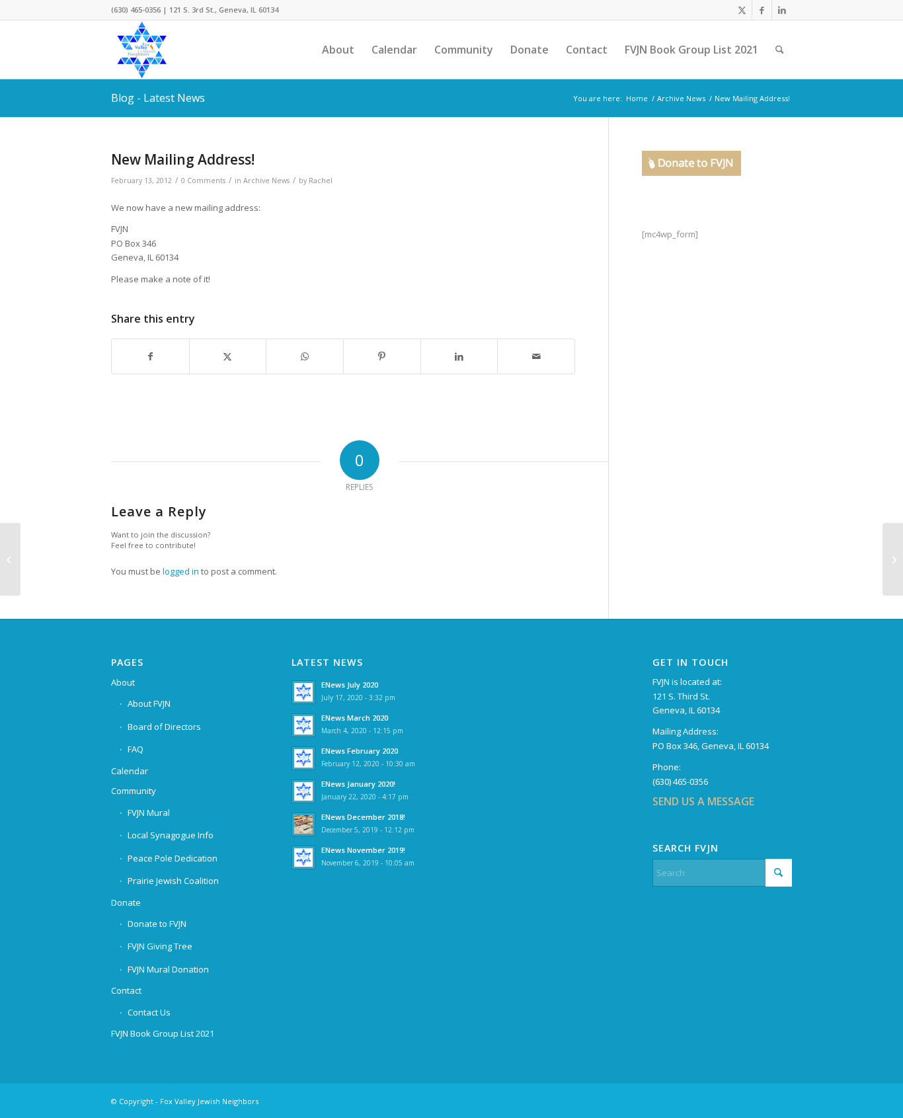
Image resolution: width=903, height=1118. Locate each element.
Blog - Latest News (158, 98)
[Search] (780, 49)
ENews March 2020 (354, 718)
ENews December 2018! (363, 817)
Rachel (321, 180)
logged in (181, 571)
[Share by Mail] (536, 356)
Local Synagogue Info (171, 835)
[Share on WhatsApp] (304, 356)
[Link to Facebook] (761, 10)
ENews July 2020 (349, 685)
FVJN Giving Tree (160, 946)
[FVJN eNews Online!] (10, 559)
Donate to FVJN (157, 924)
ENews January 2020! (358, 784)
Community (133, 791)
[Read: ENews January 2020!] (303, 791)
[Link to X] (742, 10)
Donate (126, 902)
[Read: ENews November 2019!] (303, 857)
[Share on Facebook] (150, 356)
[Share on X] (228, 356)
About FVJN (149, 703)
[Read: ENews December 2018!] (303, 824)
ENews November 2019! (363, 850)
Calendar (129, 771)
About (123, 682)
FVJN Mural (149, 813)
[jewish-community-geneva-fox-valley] (174, 49)
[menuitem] (338, 49)
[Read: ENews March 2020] (303, 725)
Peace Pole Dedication (172, 858)
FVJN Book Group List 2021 (162, 1033)
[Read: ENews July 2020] (303, 692)
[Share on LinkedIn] (459, 356)
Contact (126, 990)
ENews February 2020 (359, 751)
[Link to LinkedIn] (782, 10)
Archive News (266, 180)
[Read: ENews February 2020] (303, 758)
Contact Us (149, 1012)
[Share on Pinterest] (382, 356)
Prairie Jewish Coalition (173, 881)
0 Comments (203, 180)
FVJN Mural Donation (168, 969)
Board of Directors (164, 727)
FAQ (135, 749)
